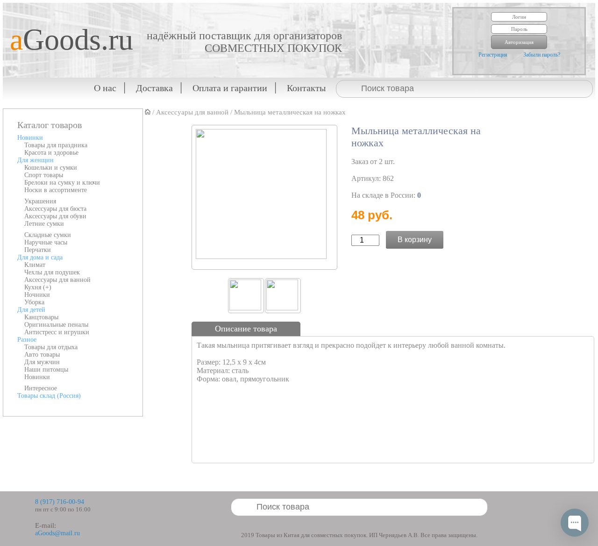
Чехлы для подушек (52, 272)
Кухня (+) (37, 287)
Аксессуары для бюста (55, 208)
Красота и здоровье (51, 152)
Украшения (40, 201)
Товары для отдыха (51, 347)
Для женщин (35, 160)
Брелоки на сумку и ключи (62, 182)
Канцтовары (41, 317)
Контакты (306, 88)
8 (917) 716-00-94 (59, 501)
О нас (105, 88)
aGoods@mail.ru (57, 533)
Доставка (154, 88)
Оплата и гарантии (229, 88)
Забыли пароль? (541, 54)
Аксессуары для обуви (55, 216)
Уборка (34, 302)
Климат (34, 264)
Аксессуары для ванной (57, 279)
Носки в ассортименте (55, 190)
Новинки (30, 137)
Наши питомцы (46, 369)
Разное (26, 339)
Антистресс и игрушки (56, 332)
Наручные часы (45, 242)
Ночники (37, 294)
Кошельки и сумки (50, 167)
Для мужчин (42, 362)
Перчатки (37, 249)
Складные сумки (47, 234)
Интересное (40, 388)
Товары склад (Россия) (49, 395)
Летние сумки (44, 223)
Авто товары (42, 354)
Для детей (31, 309)
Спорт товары (43, 175)
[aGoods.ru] (68, 7)
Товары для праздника (55, 145)
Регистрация (492, 54)
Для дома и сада (40, 257)
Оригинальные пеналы (56, 324)
